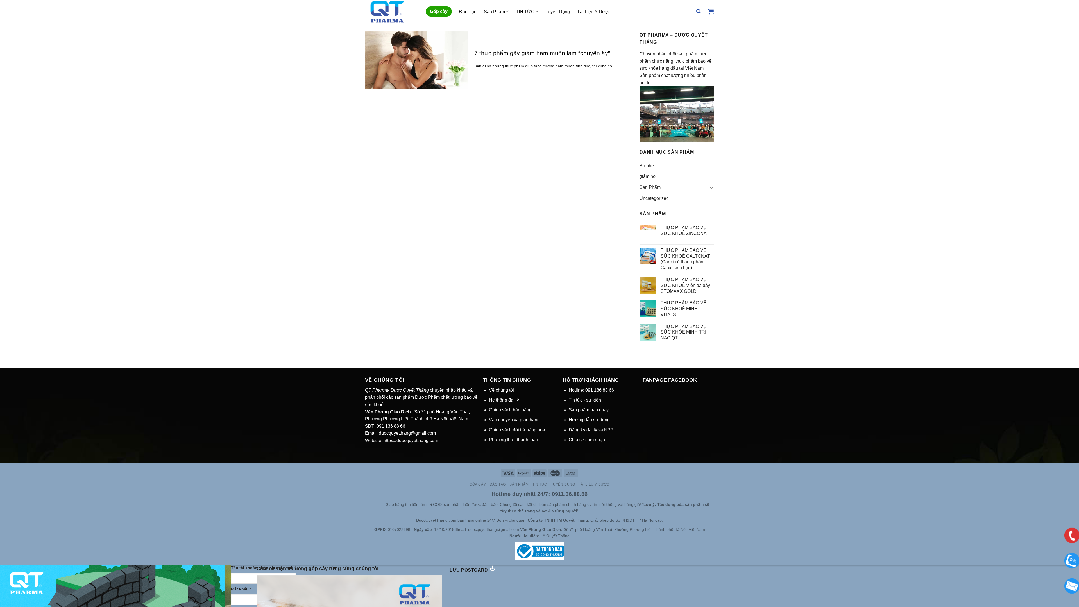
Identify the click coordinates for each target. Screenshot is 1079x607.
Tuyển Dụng (557, 11)
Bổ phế (647, 165)
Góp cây (439, 11)
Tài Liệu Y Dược (594, 11)
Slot (374, 504)
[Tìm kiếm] (698, 11)
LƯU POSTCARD (469, 570)
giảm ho (648, 176)
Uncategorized (654, 198)
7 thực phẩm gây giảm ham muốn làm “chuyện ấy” (542, 53)
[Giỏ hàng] (711, 11)
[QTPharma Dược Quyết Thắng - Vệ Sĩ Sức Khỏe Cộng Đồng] (391, 11)
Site (382, 504)
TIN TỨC (525, 11)
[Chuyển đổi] (711, 187)
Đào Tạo (468, 11)
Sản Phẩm (494, 11)
